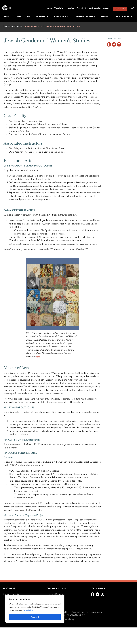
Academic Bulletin (33, 26)
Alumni (80, 8)
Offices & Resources (12, 26)
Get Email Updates (93, 8)
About (7, 16)
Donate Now (120, 8)
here (38, 356)
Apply (49, 8)
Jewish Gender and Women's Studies (62, 26)
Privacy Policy (28, 610)
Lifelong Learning (84, 16)
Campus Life (61, 16)
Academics (42, 16)
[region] (34, 609)
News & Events (124, 16)
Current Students (11, 594)
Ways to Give (59, 8)
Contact (71, 8)
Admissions (23, 16)
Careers (106, 8)
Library (105, 16)
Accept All (35, 617)
